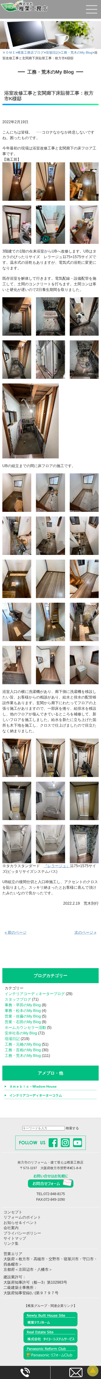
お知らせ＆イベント (20, 1223)
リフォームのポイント (22, 1217)
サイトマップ (15, 1238)
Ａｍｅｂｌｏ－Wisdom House (33, 1086)
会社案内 (11, 1228)
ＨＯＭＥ (9, 52)
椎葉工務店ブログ (30, 52)
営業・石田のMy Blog (23, 1022)
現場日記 (52, 52)
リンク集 (11, 1243)
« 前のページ (16, 932)
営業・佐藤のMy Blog (23, 1016)
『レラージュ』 (57, 866)
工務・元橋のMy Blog (23, 1044)
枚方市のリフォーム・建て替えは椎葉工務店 (50, 1162)
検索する (72, 1128)
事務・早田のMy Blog (23, 1005)
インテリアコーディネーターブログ (35, 994)
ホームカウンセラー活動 (25, 1028)
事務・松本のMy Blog (23, 1011)
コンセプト (13, 1212)
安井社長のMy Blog (21, 1033)
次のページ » (85, 932)
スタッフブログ (18, 999)
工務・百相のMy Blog (23, 1050)
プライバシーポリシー (22, 1233)
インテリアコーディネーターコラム (35, 1095)
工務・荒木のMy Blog (76, 52)
